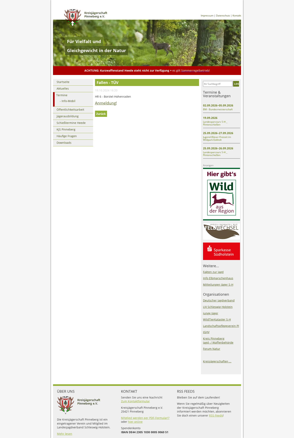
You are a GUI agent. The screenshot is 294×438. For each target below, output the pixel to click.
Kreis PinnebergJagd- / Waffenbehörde (218, 340)
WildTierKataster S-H (217, 319)
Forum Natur (211, 349)
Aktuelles (63, 88)
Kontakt (237, 15)
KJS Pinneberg (66, 129)
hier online (135, 422)
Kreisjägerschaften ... (217, 361)
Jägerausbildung (68, 116)
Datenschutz (223, 15)
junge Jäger (210, 313)
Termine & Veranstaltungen (217, 94)
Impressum (207, 15)
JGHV (206, 332)
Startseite (63, 82)
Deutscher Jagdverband (219, 300)
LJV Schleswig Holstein (218, 307)
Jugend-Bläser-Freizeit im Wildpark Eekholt (217, 138)
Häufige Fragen (67, 136)
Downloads (64, 143)
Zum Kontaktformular (135, 401)
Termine (61, 95)
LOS (236, 83)
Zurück (101, 114)
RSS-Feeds (216, 415)
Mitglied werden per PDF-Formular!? (145, 418)
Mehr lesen (64, 434)
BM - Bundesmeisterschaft (218, 109)
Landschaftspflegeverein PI (221, 326)
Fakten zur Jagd (213, 272)
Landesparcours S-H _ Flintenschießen (215, 123)
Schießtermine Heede (71, 123)
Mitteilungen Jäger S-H (218, 284)
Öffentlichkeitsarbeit (70, 109)
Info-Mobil (68, 101)
